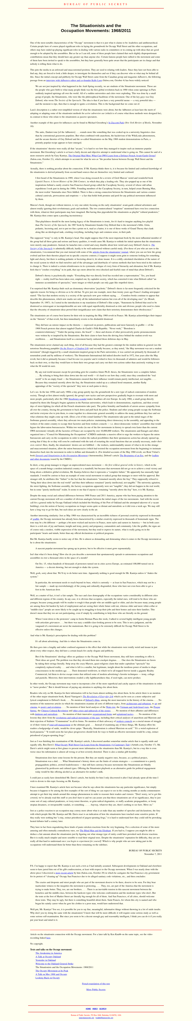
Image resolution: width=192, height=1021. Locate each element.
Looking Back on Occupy (48, 977)
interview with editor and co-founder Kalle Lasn (74, 80)
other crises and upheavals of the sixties (91, 710)
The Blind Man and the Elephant (95, 830)
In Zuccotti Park (116, 122)
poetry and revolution (51, 707)
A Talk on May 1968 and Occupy (51, 974)
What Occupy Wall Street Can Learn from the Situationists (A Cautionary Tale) (92, 744)
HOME (88, 1009)
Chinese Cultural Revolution (54, 710)
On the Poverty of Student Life (74, 348)
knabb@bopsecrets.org (104, 1018)
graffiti (36, 518)
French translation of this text (96, 983)
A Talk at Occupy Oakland (48, 956)
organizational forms (102, 714)
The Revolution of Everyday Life (98, 696)
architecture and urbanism (138, 703)
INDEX (95, 1009)
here (48, 937)
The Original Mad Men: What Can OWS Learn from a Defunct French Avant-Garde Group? (112, 155)
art (156, 703)
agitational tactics (125, 714)
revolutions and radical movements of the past (78, 717)
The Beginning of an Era (131, 455)
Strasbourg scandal (77, 398)
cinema (33, 707)
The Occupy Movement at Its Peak (52, 970)
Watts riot (110, 707)
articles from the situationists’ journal (110, 251)
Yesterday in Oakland (46, 960)
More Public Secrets (96, 989)
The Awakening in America (49, 953)
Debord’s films (93, 699)
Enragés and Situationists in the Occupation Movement (62, 455)
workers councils (124, 721)
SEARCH (102, 1009)
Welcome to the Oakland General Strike (54, 963)
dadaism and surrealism (46, 714)
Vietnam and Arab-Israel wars (134, 707)
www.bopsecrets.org (86, 1018)
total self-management (59, 724)
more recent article (64, 872)
